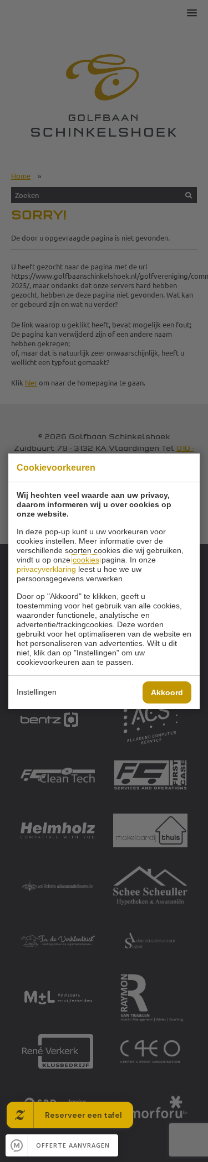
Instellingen (37, 691)
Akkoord (167, 692)
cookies (86, 559)
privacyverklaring (46, 569)
